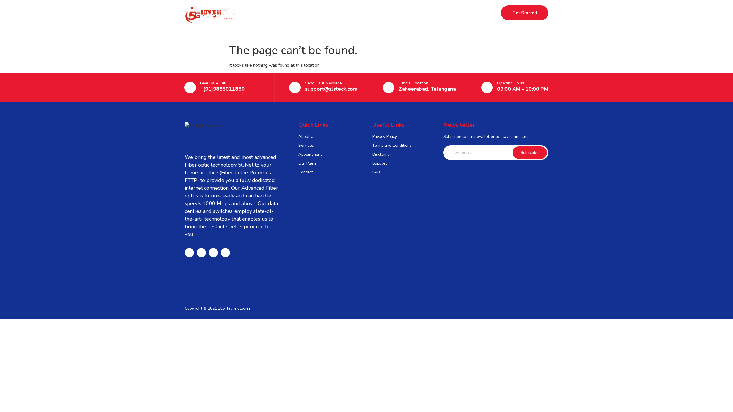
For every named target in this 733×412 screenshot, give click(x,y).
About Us (367, 13)
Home (302, 13)
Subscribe (530, 152)
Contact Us (425, 13)
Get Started (524, 13)
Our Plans (333, 13)
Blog (395, 13)
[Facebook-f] (189, 252)
